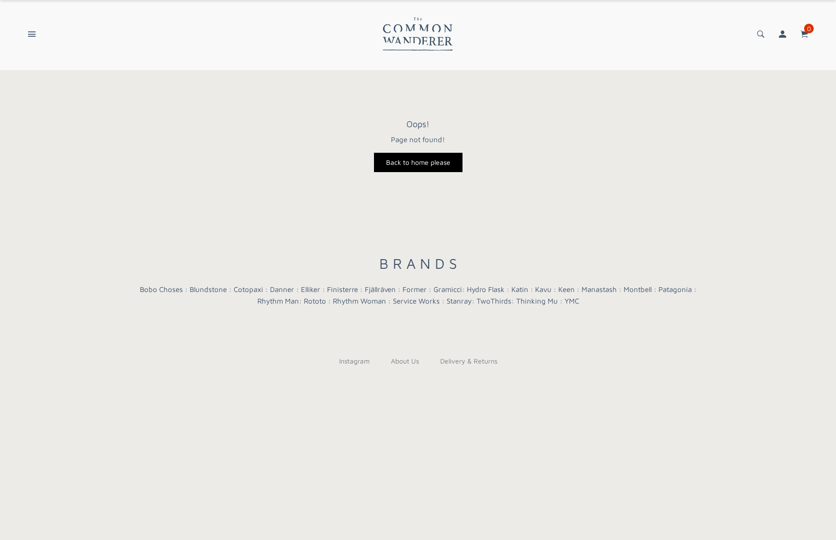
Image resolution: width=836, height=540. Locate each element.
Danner (282, 289)
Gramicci (447, 289)
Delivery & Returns (468, 361)
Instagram (354, 361)
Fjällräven (380, 289)
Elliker (310, 289)
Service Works (416, 301)
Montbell (638, 289)
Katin (519, 289)
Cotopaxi (248, 289)
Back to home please (418, 162)
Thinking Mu (537, 301)
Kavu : (545, 289)
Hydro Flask (486, 289)
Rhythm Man (278, 301)
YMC (572, 301)
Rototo (315, 301)
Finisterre (342, 289)
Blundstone (208, 289)
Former (415, 289)
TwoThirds (494, 301)
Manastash (599, 289)
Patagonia (675, 289)
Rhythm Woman (359, 301)
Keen (566, 289)
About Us (405, 361)
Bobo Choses (161, 289)
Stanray (459, 301)
